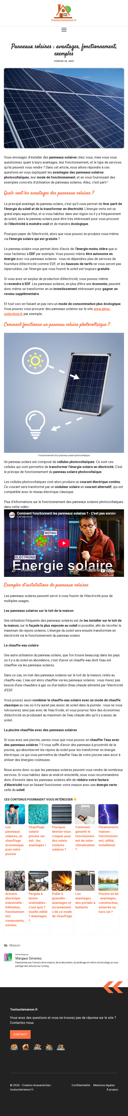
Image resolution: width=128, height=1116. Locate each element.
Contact (20, 1034)
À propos (112, 1089)
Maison (14, 945)
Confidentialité (81, 1085)
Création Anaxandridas (36, 1085)
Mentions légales (104, 1085)
